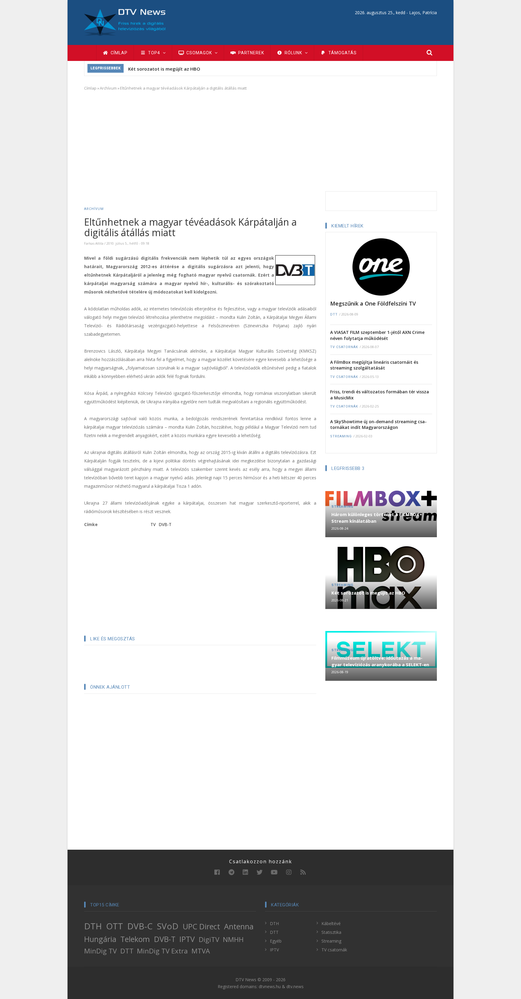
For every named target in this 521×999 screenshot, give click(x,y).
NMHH (233, 939)
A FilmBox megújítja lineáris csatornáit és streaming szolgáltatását (374, 365)
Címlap (118, 52)
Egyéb (276, 941)
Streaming (341, 436)
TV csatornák (344, 347)
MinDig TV (100, 951)
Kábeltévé (331, 923)
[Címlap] (125, 22)
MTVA (200, 951)
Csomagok (199, 52)
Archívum (108, 88)
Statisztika (331, 932)
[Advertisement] (260, 140)
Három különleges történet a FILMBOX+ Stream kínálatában (376, 517)
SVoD (167, 926)
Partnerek (250, 52)
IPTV (187, 939)
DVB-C (140, 926)
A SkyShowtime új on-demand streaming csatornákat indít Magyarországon (378, 424)
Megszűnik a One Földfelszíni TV (373, 303)
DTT (334, 314)
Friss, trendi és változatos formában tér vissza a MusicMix (379, 395)
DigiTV (209, 939)
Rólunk (293, 52)
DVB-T (165, 524)
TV (153, 524)
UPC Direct (201, 926)
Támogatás (342, 52)
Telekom (135, 939)
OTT (114, 926)
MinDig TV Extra (162, 951)
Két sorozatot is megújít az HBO (164, 69)
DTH (93, 926)
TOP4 (154, 52)
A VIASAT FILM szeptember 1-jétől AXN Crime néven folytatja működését (377, 335)
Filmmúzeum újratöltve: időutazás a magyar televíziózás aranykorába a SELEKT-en (380, 661)
